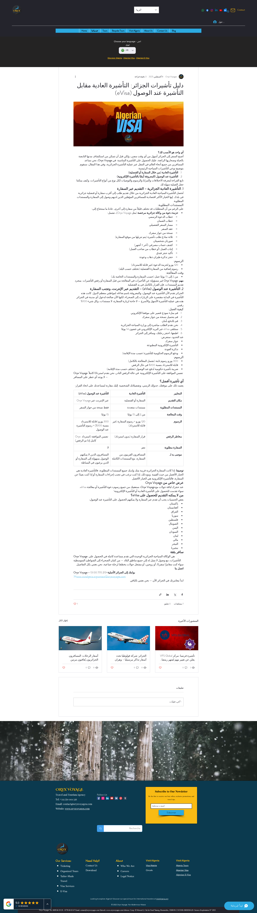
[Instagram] (211, 10)
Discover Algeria (115, 58)
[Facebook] (207, 10)
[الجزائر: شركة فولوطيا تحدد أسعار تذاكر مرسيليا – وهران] (128, 638)
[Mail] (233, 10)
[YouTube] (220, 10)
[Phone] (227, 10)
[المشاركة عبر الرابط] (160, 594)
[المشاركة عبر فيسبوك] (182, 594)
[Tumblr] (125, 798)
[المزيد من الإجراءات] (75, 76)
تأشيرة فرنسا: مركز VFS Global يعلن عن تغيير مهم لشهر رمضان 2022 (177, 658)
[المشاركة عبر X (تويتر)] (174, 594)
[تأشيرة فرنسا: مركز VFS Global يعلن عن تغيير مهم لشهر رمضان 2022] (176, 638)
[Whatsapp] (202, 10)
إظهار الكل (63, 620)
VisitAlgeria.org (162, 899)
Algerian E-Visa (142, 58)
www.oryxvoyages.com (77, 808)
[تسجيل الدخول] (213, 22)
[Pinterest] (120, 798)
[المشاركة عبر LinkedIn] (167, 594)
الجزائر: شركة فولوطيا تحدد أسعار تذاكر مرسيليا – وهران (130, 658)
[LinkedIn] (216, 10)
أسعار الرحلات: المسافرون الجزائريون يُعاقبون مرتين (83, 658)
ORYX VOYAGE (69, 789)
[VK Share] (116, 798)
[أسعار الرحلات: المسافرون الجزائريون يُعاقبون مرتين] (80, 638)
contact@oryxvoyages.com (89, 910)
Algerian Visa (129, 58)
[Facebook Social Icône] (98, 798)
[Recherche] (100, 828)
